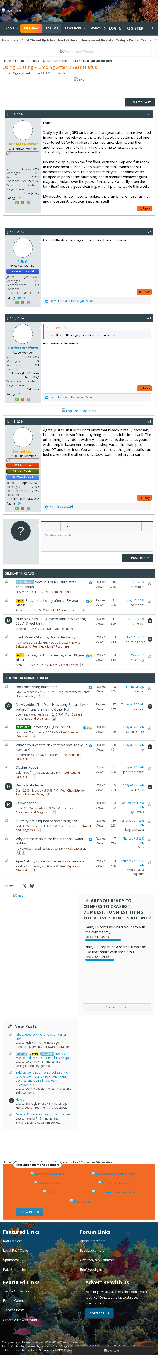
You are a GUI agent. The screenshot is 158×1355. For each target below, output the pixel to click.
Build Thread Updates (38, 40)
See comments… (117, 1007)
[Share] (143, 114)
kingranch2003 (135, 830)
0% (19, 198)
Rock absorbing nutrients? (36, 687)
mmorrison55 (25, 755)
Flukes (20, 1099)
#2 (149, 232)
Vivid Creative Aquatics (136, 872)
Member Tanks (61, 592)
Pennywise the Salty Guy (32, 642)
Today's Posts (127, 40)
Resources (73, 28)
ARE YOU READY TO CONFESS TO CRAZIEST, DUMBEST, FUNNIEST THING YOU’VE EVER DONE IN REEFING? (117, 909)
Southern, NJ (30, 181)
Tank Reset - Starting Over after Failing (46, 637)
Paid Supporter (15, 1269)
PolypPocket (24, 848)
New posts (10, 40)
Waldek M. (138, 790)
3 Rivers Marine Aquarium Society (38, 1122)
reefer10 (21, 808)
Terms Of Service (16, 1291)
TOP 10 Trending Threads (28, 678)
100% (21, 298)
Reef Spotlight (91, 1269)
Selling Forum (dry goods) (33, 1066)
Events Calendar (15, 1300)
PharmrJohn (137, 605)
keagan (140, 691)
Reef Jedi (22, 866)
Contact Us (99, 1313)
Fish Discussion (78, 848)
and (71, 301)
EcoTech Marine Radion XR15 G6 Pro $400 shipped (43, 1056)
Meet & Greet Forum (65, 610)
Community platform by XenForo (43, 1342)
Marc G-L (22, 665)
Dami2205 (23, 790)
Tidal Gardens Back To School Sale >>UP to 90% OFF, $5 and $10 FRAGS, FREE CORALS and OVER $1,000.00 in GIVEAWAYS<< (43, 1078)
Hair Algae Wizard (18, 73)
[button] (17, 28)
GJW (18, 692)
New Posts (25, 1026)
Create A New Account (20, 1320)
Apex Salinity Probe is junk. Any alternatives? (50, 861)
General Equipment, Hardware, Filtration (42, 1047)
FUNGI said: (53, 328)
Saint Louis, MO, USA (25, 499)
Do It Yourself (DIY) (60, 629)
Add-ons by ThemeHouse (21, 1350)
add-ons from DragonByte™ (60, 1346)
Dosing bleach (27, 767)
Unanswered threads (97, 40)
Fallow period (26, 803)
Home (9, 28)
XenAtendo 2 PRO (51, 1350)
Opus (141, 847)
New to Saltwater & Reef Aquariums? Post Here (48, 645)
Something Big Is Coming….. (52, 727)
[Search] (151, 28)
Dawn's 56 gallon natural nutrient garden (43, 1114)
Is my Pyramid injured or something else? (47, 821)
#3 (149, 318)
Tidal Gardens (25, 1093)
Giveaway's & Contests (97, 1260)
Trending (148, 40)
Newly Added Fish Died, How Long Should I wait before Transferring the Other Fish (52, 706)
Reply (146, 208)
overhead (22, 714)
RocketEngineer (134, 642)
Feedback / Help (92, 1250)
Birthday (31, 28)
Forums (52, 28)
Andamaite (23, 610)
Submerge (138, 660)
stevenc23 (22, 592)
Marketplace (68, 40)
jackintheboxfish (134, 772)
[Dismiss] (151, 51)
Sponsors (10, 1260)
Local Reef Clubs (15, 1250)
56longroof (23, 772)
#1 (149, 114)
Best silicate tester (30, 785)
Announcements (92, 1241)
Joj (143, 749)
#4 (149, 421)
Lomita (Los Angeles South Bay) (25, 375)
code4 (20, 826)
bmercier (22, 629)
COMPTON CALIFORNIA (23, 293)
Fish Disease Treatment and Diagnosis (49, 716)
